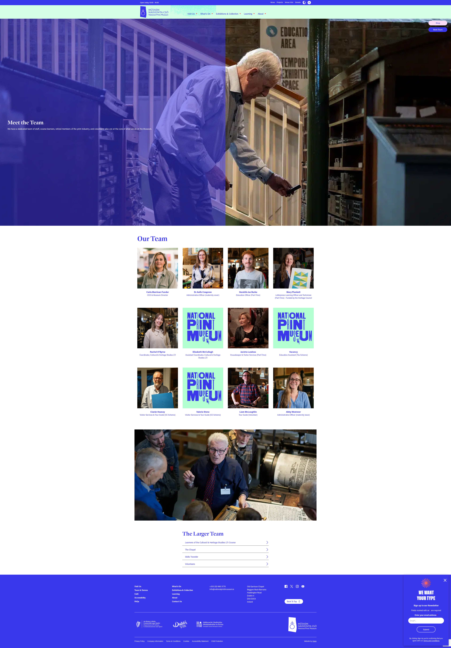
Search (309, 2)
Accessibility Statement (200, 641)
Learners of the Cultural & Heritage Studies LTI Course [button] (210, 542)
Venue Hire (289, 2)
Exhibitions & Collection (227, 13)
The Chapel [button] (190, 549)
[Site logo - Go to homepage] (157, 12)
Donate (298, 2)
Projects (280, 2)
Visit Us (191, 13)
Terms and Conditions (431, 641)
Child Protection (217, 641)
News (272, 2)
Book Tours (438, 29)
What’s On (205, 13)
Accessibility (140, 597)
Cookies (186, 641)
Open (315, 641)
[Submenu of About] (265, 13)
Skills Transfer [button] (191, 556)
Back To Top (292, 601)
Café (136, 594)
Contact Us (177, 601)
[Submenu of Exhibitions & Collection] (240, 13)
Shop (438, 23)
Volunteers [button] (190, 564)
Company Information (155, 641)
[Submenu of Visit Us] (196, 13)
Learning (248, 13)
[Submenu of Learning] (254, 13)
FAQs (136, 601)
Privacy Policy (139, 641)
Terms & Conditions (173, 641)
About (260, 13)
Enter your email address (426, 615)
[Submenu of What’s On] (212, 13)
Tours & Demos (141, 590)
